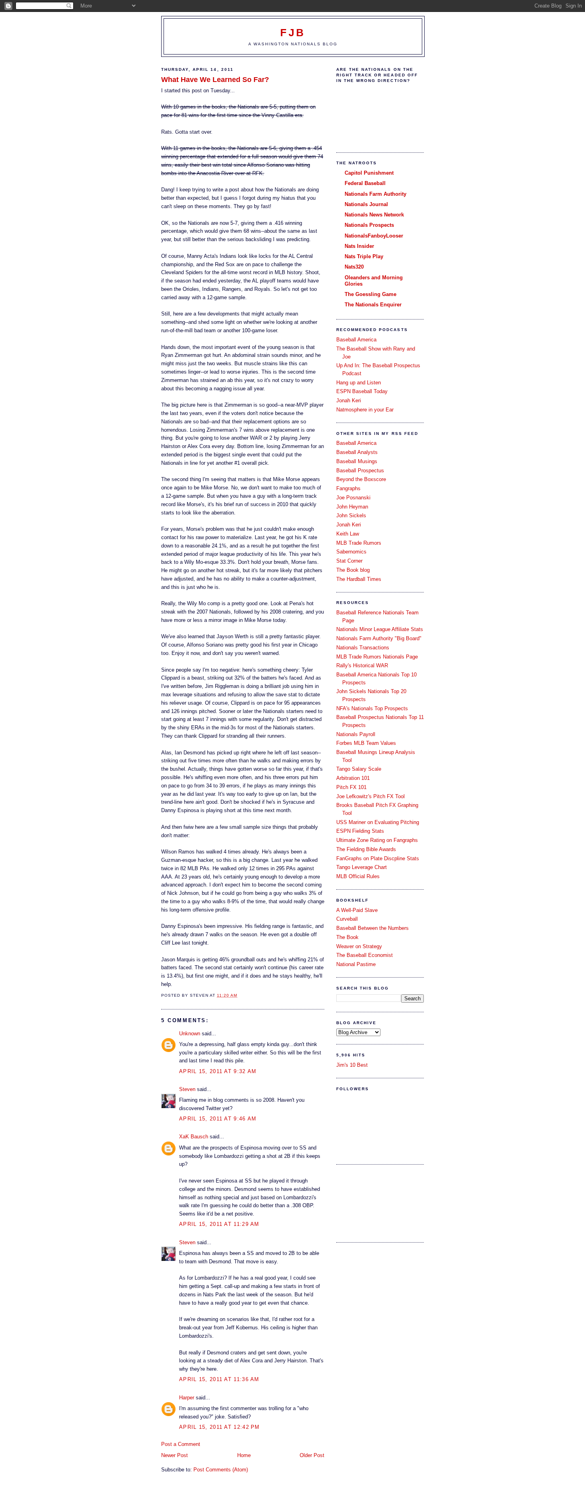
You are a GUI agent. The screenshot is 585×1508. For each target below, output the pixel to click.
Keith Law (347, 534)
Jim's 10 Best (352, 1065)
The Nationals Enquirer (373, 305)
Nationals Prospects (369, 225)
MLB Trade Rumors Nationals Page (377, 657)
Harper (186, 1398)
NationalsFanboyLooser (374, 236)
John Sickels (351, 515)
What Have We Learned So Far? (215, 80)
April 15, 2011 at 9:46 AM (218, 1119)
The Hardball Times (358, 579)
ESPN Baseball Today (362, 391)
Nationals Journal (366, 204)
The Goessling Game (370, 294)
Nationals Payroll (355, 734)
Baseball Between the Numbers (372, 928)
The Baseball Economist (364, 955)
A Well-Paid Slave (357, 910)
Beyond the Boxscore (361, 479)
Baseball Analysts (357, 452)
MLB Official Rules (358, 876)
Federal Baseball (365, 183)
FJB (293, 33)
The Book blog (353, 570)
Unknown (189, 1034)
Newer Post (174, 1455)
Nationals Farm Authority (375, 194)
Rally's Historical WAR (362, 665)
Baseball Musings (356, 461)
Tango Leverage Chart (361, 867)
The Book (347, 937)
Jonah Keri (348, 400)
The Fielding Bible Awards (366, 849)
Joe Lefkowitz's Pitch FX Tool (370, 796)
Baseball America (356, 340)
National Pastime (356, 964)
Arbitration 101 (353, 778)
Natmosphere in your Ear (365, 410)
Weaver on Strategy (359, 946)
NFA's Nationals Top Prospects (372, 708)
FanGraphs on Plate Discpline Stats (377, 858)
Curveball (347, 919)
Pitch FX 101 (351, 787)
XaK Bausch (193, 1137)
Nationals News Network (374, 215)
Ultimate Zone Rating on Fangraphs (377, 840)
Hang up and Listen (358, 383)
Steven (187, 1089)
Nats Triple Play (364, 256)
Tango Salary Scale (358, 769)
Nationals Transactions (362, 648)
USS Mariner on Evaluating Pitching (377, 822)
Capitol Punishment (369, 173)
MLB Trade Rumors (358, 543)
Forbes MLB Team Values (366, 743)
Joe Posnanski (353, 498)
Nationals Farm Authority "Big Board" (378, 638)
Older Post (312, 1455)
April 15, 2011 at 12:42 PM (219, 1427)
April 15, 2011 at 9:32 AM (218, 1071)
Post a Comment (180, 1444)
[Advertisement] (372, 1202)
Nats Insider (359, 246)
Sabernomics (351, 552)
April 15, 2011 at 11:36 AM (219, 1379)
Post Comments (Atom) (220, 1470)
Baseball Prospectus (360, 470)
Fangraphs (348, 488)
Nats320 (354, 267)
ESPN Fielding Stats (360, 831)
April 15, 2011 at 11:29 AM (219, 1224)
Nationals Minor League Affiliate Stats (379, 629)
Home (244, 1455)
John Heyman (352, 507)
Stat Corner (349, 561)
